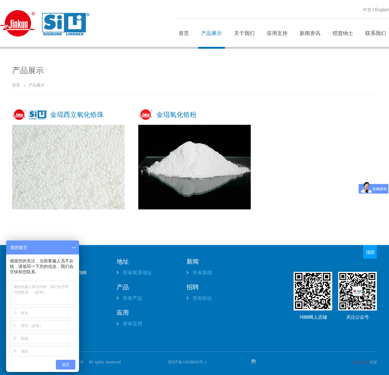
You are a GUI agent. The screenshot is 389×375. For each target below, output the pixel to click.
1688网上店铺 (313, 317)
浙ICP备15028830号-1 (187, 362)
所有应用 (132, 323)
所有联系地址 (137, 272)
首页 (184, 33)
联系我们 (375, 33)
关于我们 (244, 33)
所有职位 (201, 297)
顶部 (370, 252)
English (382, 9)
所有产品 (132, 297)
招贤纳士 (342, 33)
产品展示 (211, 33)
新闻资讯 (310, 33)
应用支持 (277, 33)
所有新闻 (201, 272)
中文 (367, 9)
